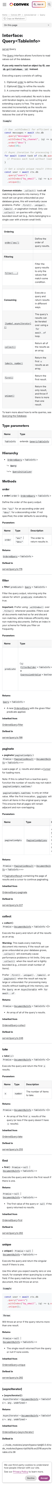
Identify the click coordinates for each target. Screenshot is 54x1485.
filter (20, 86)
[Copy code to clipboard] (48, 129)
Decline (30, 1478)
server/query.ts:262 (12, 1233)
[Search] (49, 4)
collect (21, 1025)
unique (21, 1364)
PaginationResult (13, 875)
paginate (22, 892)
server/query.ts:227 (12, 905)
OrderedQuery (21, 708)
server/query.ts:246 (12, 1038)
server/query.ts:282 (12, 1377)
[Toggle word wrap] (43, 129)
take (20, 1136)
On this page (10, 25)
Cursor (47, 769)
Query (10, 55)
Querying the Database (14, 415)
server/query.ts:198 (12, 737)
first (20, 1220)
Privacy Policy (20, 1471)
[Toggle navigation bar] (4, 4)
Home (4, 15)
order (21, 82)
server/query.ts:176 (12, 569)
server (5, 49)
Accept (44, 1478)
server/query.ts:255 (12, 1149)
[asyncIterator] (26, 1432)
